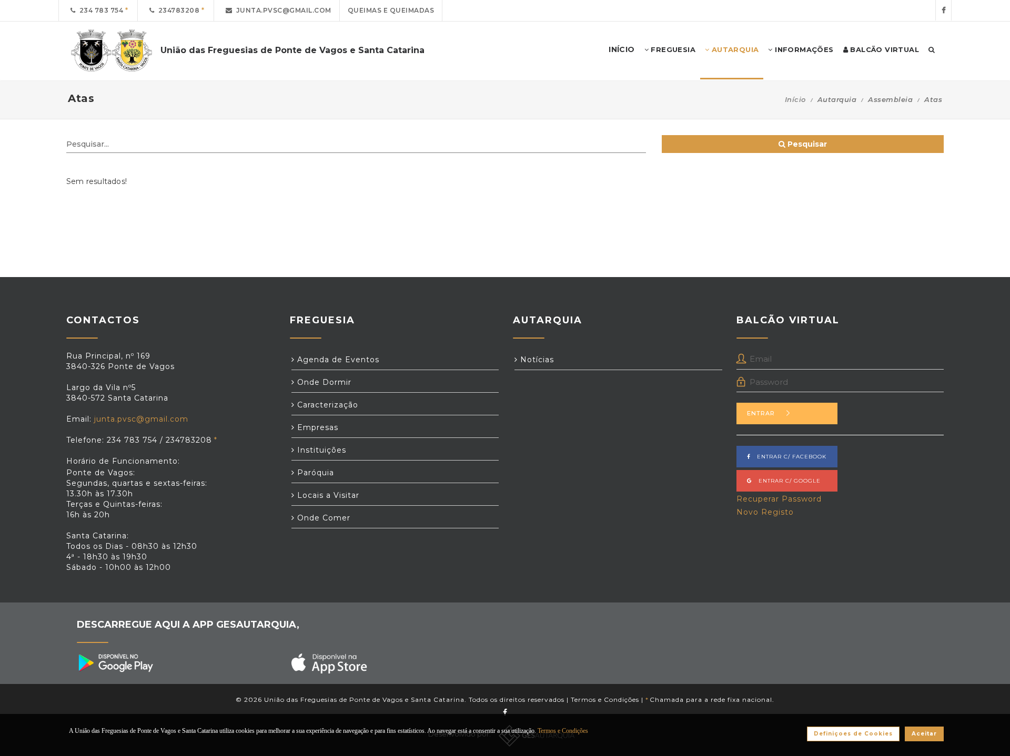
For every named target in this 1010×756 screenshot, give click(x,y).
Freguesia (672, 49)
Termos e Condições (605, 699)
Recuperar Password (779, 499)
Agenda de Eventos (337, 359)
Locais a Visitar (327, 495)
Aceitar (924, 733)
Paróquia (314, 472)
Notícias (536, 359)
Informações (803, 49)
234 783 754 (100, 10)
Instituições (320, 450)
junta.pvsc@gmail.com (282, 10)
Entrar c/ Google (786, 480)
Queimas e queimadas (391, 10)
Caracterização (326, 405)
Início (795, 99)
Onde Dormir (323, 382)
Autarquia (734, 49)
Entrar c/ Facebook (788, 456)
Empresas (316, 427)
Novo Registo (765, 512)
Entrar (761, 413)
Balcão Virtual (883, 49)
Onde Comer (322, 518)
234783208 (177, 10)
